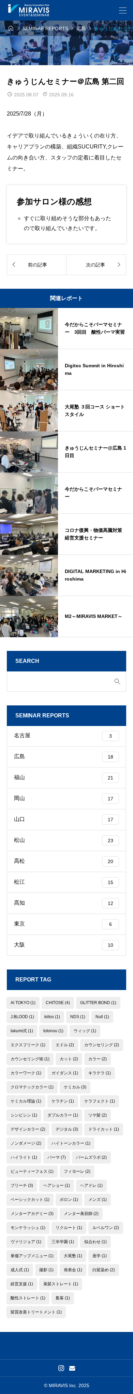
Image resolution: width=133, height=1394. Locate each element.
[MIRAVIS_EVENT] (29, 10)
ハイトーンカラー (70, 1143)
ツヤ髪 (97, 1115)
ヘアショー (56, 1185)
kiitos (52, 1016)
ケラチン (62, 1101)
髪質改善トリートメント (36, 1312)
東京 (63, 924)
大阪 (63, 945)
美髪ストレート (60, 1284)
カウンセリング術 (30, 1059)
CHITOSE (58, 1002)
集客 (63, 1298)
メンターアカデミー (32, 1213)
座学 (99, 1255)
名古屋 (63, 735)
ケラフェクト (99, 1101)
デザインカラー (28, 1129)
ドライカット (103, 1129)
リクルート (69, 1227)
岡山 (63, 798)
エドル (65, 1044)
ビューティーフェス (32, 1171)
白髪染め (103, 1269)
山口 (63, 819)
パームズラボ (91, 1157)
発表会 (73, 1269)
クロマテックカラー (32, 1087)
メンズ (97, 1199)
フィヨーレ (77, 1171)
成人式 (20, 1269)
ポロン (69, 1199)
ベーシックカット (30, 1199)
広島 (63, 756)
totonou (53, 1030)
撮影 (46, 1269)
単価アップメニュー (32, 1255)
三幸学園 (62, 1241)
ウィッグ (85, 1030)
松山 (63, 840)
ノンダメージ (26, 1143)
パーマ (56, 1157)
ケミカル (75, 1087)
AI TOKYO (23, 1002)
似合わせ (95, 1241)
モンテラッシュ (28, 1227)
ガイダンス (64, 1073)
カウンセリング (101, 1044)
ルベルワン (105, 1227)
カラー (97, 1059)
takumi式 (22, 1030)
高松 (63, 861)
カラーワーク (26, 1073)
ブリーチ (22, 1185)
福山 (63, 777)
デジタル (67, 1129)
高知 (63, 903)
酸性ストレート (28, 1298)
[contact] (72, 1368)
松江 (63, 882)
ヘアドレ (91, 1185)
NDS (77, 1016)
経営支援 (22, 1284)
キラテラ (99, 1073)
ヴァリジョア (26, 1241)
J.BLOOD (22, 1016)
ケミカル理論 (26, 1101)
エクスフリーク (28, 1044)
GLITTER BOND (98, 1002)
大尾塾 (73, 1255)
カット (69, 1059)
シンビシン (24, 1115)
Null (102, 1016)
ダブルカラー (62, 1115)
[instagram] (61, 1368)
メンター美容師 (81, 1213)
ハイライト (24, 1157)
